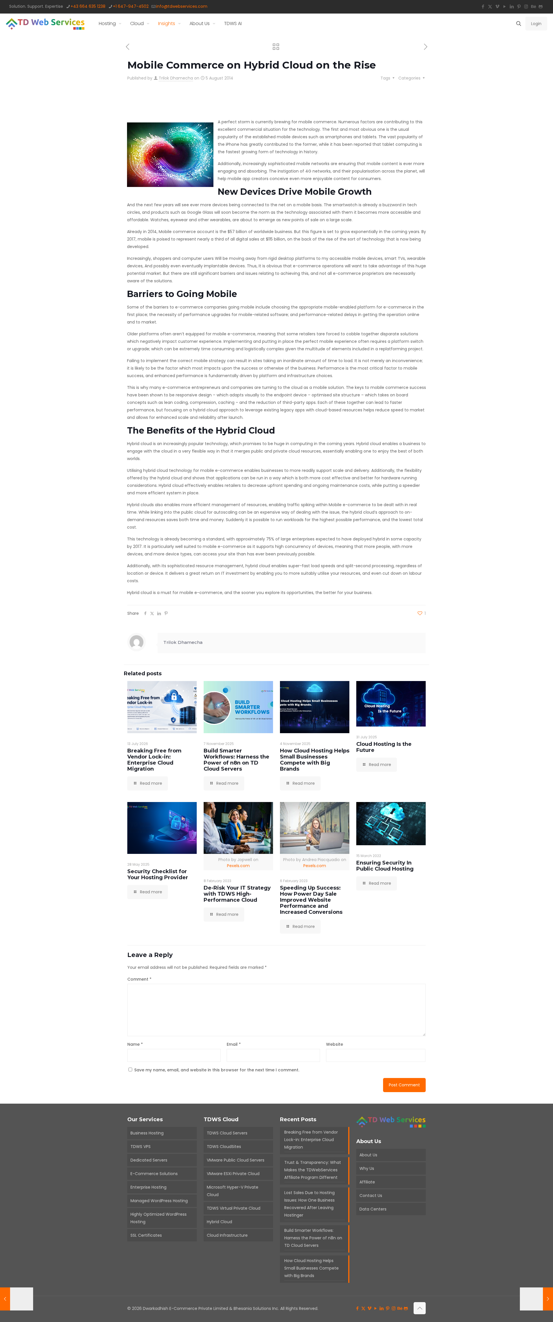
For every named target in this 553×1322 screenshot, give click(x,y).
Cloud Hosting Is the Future (384, 747)
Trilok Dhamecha (176, 78)
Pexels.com (238, 866)
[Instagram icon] (526, 6)
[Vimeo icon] (497, 6)
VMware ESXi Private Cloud (233, 1174)
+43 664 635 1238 (88, 6)
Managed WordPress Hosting (159, 1201)
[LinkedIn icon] (512, 6)
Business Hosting (147, 1133)
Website (334, 1044)
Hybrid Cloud (219, 1222)
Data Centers (373, 1209)
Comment (139, 979)
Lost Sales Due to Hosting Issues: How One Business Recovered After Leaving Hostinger (309, 1204)
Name (135, 1044)
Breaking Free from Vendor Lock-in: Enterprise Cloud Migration (154, 760)
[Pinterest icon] (519, 6)
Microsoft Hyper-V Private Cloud (232, 1191)
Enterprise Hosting (148, 1187)
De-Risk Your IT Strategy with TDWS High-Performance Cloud (237, 894)
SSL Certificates (146, 1235)
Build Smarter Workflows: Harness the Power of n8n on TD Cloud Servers (236, 760)
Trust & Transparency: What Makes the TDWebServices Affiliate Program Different (312, 1170)
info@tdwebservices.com (181, 6)
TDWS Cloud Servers (227, 1133)
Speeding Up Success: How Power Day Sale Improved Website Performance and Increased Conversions (311, 900)
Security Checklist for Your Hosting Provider (157, 874)
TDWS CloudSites (224, 1146)
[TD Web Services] (45, 24)
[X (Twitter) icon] (490, 6)
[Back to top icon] (420, 1308)
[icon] (540, 6)
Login (536, 24)
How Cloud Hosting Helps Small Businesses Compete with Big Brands (314, 760)
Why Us (366, 1168)
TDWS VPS (140, 1146)
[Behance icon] (533, 6)
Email (234, 1044)
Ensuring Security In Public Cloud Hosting (385, 866)
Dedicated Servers (148, 1160)
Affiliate (367, 1182)
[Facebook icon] (483, 6)
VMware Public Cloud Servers (235, 1160)
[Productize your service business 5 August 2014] (16, 1298)
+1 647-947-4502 (131, 6)
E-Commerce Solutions (154, 1174)
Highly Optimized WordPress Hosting (158, 1218)
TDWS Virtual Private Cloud (233, 1208)
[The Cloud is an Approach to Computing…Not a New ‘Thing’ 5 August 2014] (536, 1298)
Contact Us (370, 1195)
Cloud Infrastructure (227, 1235)
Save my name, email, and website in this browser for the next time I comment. (216, 1070)
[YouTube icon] (504, 6)
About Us (368, 1155)
